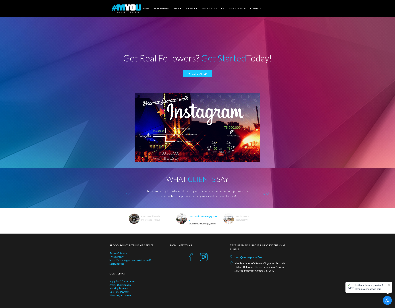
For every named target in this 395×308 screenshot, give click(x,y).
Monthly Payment (119, 288)
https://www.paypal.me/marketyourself (130, 260)
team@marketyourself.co (248, 257)
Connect (255, 8)
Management (161, 8)
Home (146, 8)
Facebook (192, 8)
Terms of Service (118, 253)
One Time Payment (119, 291)
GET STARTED (199, 73)
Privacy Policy (116, 256)
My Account (236, 8)
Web (176, 8)
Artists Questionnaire (120, 284)
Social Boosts (117, 263)
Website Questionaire (120, 295)
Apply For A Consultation (122, 281)
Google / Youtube (213, 8)
